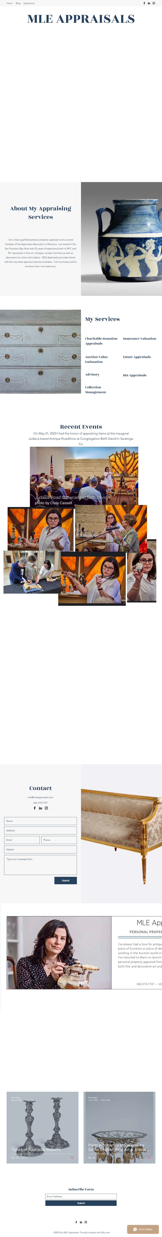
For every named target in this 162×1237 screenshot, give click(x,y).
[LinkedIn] (149, 3)
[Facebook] (144, 3)
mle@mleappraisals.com (40, 797)
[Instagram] (153, 3)
